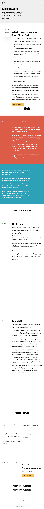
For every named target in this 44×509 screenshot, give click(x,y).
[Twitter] (20, 500)
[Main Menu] (41, 2)
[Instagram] (25, 108)
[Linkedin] (28, 108)
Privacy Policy (16, 496)
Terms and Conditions (26, 496)
